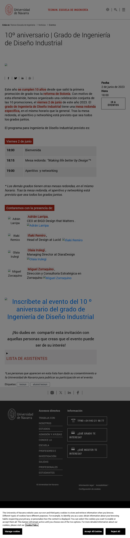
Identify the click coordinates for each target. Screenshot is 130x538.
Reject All (115, 531)
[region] (65, 523)
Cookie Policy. (32, 525)
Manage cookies (12, 531)
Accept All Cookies (93, 531)
